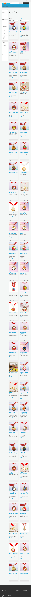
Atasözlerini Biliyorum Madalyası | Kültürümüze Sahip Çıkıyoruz (13, 52)
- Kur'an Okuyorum (4, 34)
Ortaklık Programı (18, 589)
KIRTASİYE (10, 6)
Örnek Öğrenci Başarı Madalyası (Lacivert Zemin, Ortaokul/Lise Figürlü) (24, 453)
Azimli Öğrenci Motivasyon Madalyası (24, 52)
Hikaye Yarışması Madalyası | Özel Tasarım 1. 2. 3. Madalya (13, 212)
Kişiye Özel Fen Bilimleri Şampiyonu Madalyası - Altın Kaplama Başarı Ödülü (24, 213)
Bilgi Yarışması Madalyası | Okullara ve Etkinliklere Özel (24, 92)
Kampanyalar (17, 590)
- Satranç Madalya (4, 45)
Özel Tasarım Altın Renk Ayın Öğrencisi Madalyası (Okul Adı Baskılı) (24, 493)
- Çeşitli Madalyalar (4, 29)
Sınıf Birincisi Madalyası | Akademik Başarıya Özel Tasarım (23, 533)
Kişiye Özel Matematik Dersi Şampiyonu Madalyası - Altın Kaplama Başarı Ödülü (13, 273)
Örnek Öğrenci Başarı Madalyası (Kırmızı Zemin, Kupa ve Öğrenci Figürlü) (13, 453)
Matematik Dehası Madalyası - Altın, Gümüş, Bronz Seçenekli (13, 372)
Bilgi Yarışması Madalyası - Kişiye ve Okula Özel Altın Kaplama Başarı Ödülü (13, 92)
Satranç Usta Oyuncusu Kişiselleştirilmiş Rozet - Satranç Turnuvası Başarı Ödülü (23, 513)
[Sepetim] (27, 0)
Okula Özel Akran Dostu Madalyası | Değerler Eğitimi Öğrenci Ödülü (13, 413)
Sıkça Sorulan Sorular (4, 591)
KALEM (3, 16)
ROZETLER (4, 6)
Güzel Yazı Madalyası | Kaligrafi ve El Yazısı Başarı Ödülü (13, 193)
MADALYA (3, 19)
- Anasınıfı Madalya (4, 22)
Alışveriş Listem (24, 589)
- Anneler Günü (4, 23)
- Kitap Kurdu (3, 33)
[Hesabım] (25, 0)
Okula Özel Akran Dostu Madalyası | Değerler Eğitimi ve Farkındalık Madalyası (13, 433)
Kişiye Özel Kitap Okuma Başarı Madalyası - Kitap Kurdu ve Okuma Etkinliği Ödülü (12, 253)
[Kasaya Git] (28, 0)
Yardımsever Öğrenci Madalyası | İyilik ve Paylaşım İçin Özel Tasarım (13, 553)
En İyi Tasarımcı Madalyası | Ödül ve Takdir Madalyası (24, 172)
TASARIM (13, 6)
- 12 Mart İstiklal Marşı (4, 39)
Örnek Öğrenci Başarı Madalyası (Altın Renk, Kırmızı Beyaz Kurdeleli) (24, 433)
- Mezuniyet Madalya (4, 36)
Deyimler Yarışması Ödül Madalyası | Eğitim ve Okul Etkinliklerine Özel (24, 112)
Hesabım (24, 588)
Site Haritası (10, 589)
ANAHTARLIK (3, 12)
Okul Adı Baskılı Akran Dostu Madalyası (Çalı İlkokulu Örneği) (24, 393)
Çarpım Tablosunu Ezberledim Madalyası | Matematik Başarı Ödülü (13, 112)
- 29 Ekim (3, 42)
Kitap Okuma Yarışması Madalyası (12, 352)
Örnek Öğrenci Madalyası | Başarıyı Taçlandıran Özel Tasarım (24, 473)
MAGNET (3, 54)
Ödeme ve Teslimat (4, 590)
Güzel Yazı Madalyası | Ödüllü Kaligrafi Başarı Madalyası (24, 192)
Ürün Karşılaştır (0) (22, 18)
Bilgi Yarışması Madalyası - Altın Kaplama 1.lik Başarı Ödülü (24, 72)
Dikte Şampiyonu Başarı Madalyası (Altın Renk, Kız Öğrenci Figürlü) (13, 153)
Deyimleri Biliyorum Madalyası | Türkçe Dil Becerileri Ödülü (13, 132)
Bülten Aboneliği (25, 590)
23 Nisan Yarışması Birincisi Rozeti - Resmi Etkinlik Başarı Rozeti (13, 32)
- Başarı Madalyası (4, 26)
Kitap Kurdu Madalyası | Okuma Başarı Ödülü (12, 292)
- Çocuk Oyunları (4, 30)
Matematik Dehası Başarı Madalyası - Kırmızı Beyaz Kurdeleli (23, 353)
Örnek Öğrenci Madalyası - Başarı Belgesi (13, 473)
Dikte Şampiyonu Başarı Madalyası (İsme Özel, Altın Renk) (24, 153)
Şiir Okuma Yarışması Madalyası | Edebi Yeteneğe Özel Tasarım (13, 533)
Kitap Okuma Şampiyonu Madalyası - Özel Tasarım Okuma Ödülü (23, 333)
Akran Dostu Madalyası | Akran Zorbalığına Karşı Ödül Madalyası (24, 32)
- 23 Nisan (3, 50)
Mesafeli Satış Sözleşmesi (4, 588)
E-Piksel (9, 596)
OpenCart (5, 596)
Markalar (17, 588)
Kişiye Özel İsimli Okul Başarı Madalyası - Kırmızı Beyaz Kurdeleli (24, 233)
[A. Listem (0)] (26, 0)
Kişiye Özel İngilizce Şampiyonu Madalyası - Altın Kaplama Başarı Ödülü (13, 233)
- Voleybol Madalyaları (3, 48)
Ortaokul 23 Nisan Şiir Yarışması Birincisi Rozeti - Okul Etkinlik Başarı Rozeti (13, 493)
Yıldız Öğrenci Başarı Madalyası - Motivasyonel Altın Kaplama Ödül (13, 573)
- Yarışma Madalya (4, 51)
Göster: (21, 20)
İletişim (10, 588)
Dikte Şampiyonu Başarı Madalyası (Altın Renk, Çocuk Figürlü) (24, 132)
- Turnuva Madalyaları (4, 46)
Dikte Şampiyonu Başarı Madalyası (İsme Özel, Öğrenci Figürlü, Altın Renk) (13, 173)
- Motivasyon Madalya (3, 38)
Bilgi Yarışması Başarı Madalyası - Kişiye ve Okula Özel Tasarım (13, 72)
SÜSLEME (7, 6)
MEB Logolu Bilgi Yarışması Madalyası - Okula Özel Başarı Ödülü (24, 373)
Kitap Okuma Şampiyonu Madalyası (12, 332)
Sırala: (10, 20)
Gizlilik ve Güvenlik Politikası (5, 592)
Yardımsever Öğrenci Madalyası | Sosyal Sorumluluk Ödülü (24, 553)
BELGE (3, 15)
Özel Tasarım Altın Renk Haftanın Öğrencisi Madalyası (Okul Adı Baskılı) (13, 513)
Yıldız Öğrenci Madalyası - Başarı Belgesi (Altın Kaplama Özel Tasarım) (24, 573)
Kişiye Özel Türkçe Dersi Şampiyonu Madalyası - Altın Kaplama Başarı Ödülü (24, 273)
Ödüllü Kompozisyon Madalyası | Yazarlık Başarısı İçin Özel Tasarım (13, 393)
